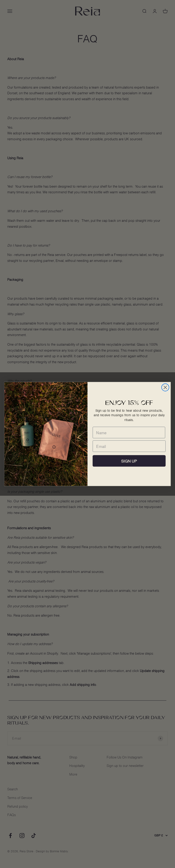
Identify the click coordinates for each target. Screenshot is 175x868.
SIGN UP (129, 460)
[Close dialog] (165, 387)
